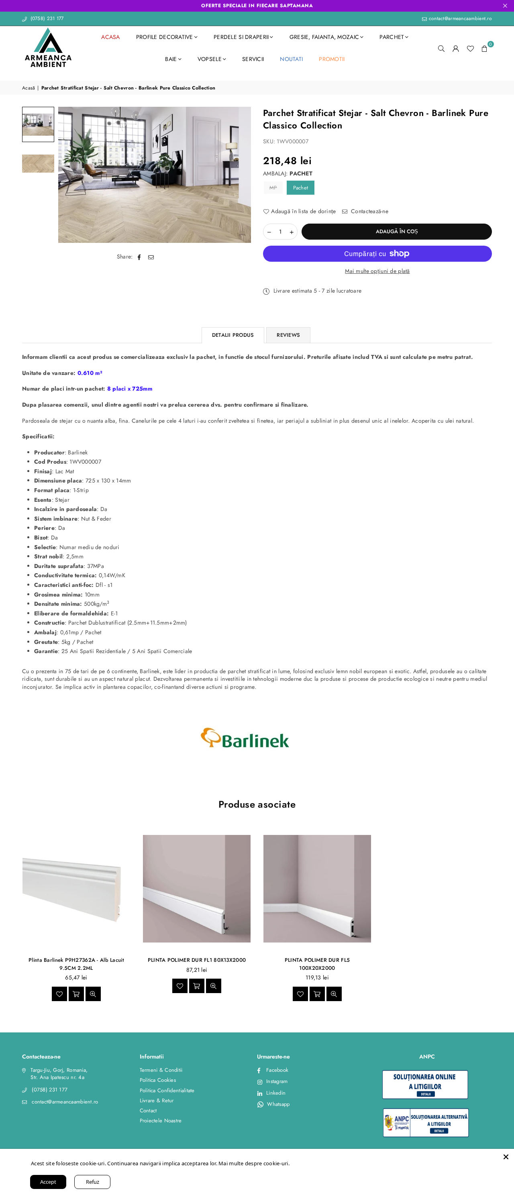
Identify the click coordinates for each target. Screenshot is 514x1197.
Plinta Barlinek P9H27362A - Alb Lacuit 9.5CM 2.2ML (76, 964)
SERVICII (253, 59)
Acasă (28, 88)
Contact (148, 1110)
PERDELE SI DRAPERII (241, 37)
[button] (484, 48)
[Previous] (69, 175)
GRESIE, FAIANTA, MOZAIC (324, 37)
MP (273, 187)
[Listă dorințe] (470, 48)
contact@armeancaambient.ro (459, 18)
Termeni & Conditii (161, 1070)
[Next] (240, 175)
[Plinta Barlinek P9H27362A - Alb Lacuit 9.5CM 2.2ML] (76, 888)
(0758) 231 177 (46, 18)
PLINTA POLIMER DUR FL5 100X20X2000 (317, 964)
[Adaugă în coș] (76, 994)
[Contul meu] (456, 48)
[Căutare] (441, 48)
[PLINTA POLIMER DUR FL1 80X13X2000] (197, 888)
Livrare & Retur (157, 1100)
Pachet (300, 187)
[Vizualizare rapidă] (93, 994)
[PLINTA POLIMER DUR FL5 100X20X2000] (317, 888)
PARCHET (391, 37)
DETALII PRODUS (233, 335)
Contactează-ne (368, 211)
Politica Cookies (158, 1080)
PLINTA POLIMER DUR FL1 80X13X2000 (197, 960)
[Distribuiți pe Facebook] (140, 257)
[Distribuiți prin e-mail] (151, 257)
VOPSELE (210, 59)
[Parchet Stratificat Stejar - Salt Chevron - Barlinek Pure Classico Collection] (38, 124)
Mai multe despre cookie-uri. (254, 1163)
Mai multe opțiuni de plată (377, 271)
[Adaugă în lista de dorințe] (59, 994)
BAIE (171, 59)
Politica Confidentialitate (167, 1090)
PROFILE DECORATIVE (164, 37)
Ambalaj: (287, 173)
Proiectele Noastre (161, 1120)
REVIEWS (288, 335)
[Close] (506, 1157)
